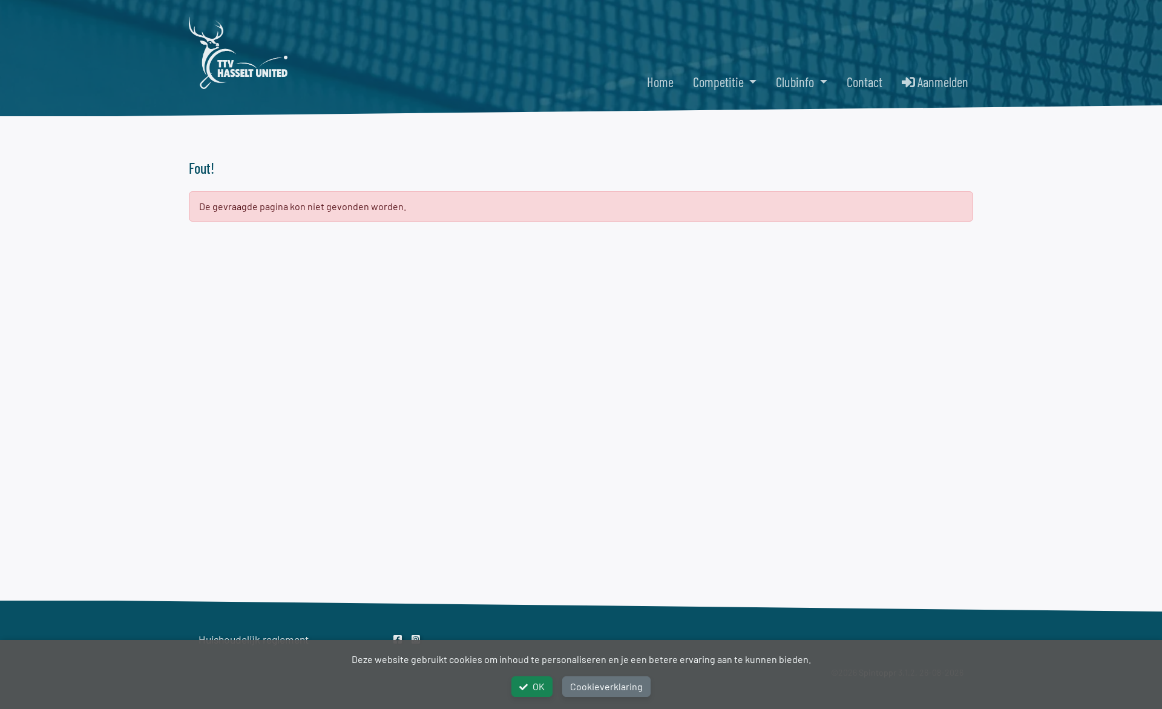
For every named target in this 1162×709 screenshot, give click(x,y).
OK (539, 686)
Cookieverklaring (606, 686)
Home (660, 82)
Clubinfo (796, 82)
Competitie (719, 82)
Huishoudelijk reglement (254, 639)
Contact (864, 82)
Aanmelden (941, 82)
